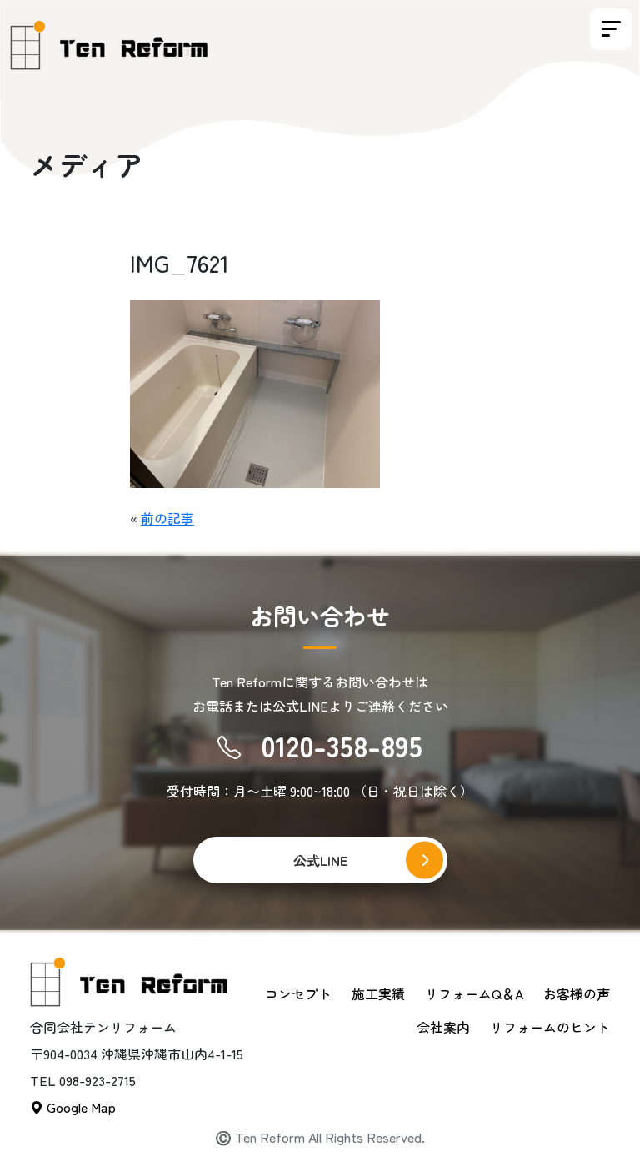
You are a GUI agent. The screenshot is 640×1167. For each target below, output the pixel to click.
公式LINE (320, 860)
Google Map (79, 1107)
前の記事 (167, 518)
